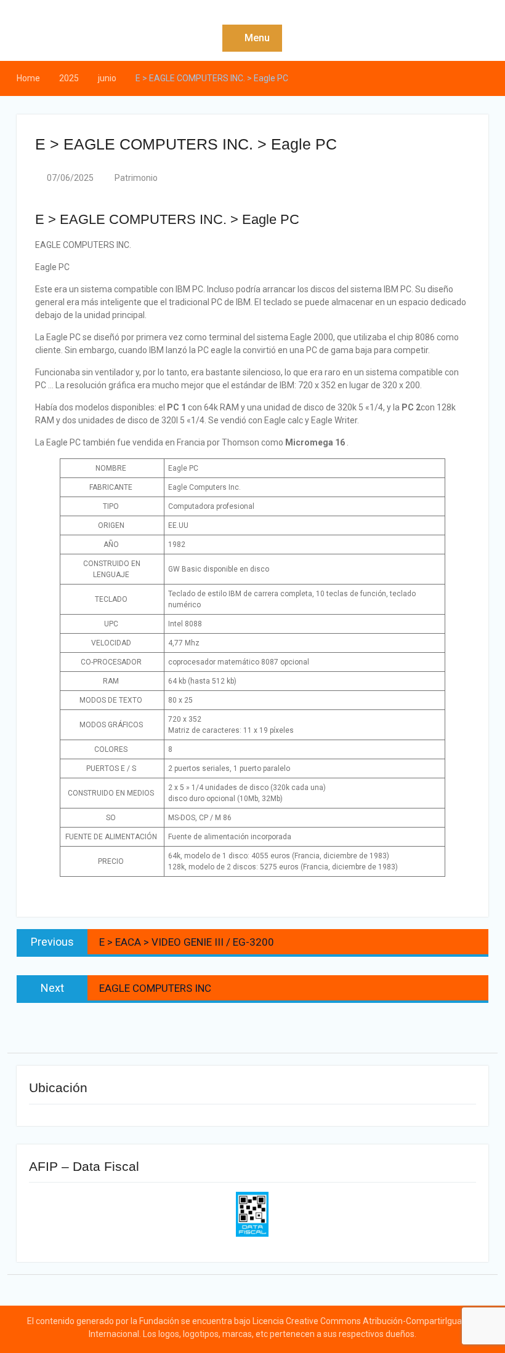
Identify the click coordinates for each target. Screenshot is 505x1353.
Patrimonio (136, 178)
